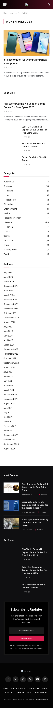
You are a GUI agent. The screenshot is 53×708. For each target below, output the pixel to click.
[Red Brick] (26, 4)
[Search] (48, 4)
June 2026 (8, 277)
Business (8, 186)
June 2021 (8, 408)
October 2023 (10, 313)
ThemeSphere (42, 699)
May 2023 (8, 336)
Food (8, 231)
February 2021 (10, 426)
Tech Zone (8, 240)
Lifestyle (8, 222)
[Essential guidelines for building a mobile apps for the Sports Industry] (11, 505)
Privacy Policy (27, 648)
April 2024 (8, 290)
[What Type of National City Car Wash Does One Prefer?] (11, 523)
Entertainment (10, 209)
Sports (7, 236)
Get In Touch (24, 692)
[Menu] (5, 4)
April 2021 (8, 417)
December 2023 (11, 304)
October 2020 (10, 440)
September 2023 (11, 318)
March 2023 (9, 345)
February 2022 (10, 394)
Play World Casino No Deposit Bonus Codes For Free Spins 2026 (34, 552)
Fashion (9, 227)
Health (7, 213)
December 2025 (11, 286)
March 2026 (9, 281)
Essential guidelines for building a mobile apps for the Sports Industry (35, 505)
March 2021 (9, 422)
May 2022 (8, 381)
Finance (9, 191)
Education (8, 204)
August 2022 (9, 367)
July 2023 (8, 327)
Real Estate (11, 200)
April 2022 (8, 385)
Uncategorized (10, 249)
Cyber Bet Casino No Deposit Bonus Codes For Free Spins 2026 (34, 130)
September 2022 (11, 363)
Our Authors (41, 692)
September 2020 (11, 444)
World (6, 254)
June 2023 (8, 331)
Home (6, 13)
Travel (6, 245)
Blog (44, 688)
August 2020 (10, 449)
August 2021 (9, 403)
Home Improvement (12, 218)
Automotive (9, 182)
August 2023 (10, 322)
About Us (34, 688)
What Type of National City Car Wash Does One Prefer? (35, 522)
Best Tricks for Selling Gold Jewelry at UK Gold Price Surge (35, 487)
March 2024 (9, 295)
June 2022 (8, 376)
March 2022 (9, 390)
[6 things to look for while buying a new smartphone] (26, 43)
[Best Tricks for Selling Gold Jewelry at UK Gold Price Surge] (11, 487)
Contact (10, 692)
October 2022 (10, 358)
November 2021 (11, 399)
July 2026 (8, 272)
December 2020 (11, 435)
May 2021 (8, 412)
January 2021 (9, 431)
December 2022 (11, 349)
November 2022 (11, 354)
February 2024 (10, 300)
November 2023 (11, 309)
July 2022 (8, 372)
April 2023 (8, 340)
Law (7, 195)
